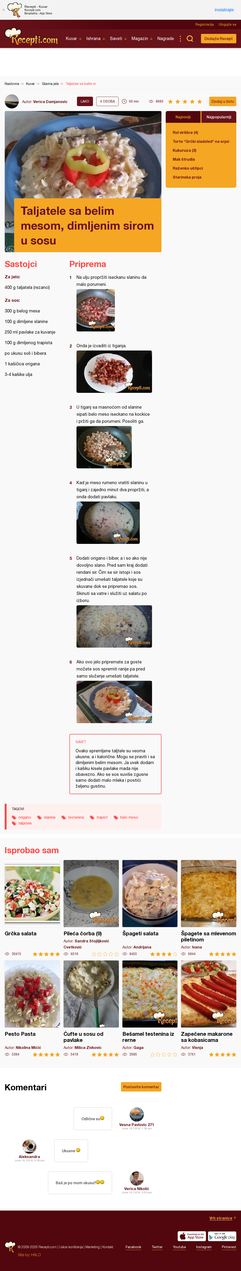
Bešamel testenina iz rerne (150, 1008)
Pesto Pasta (32, 1008)
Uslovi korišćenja (71, 1247)
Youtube (179, 1247)
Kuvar (71, 38)
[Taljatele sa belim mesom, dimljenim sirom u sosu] (113, 310)
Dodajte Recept (219, 38)
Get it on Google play (222, 1236)
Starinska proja (187, 177)
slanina (49, 817)
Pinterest (229, 1247)
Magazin (140, 38)
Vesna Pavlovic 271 (136, 1124)
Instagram (204, 1247)
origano (24, 817)
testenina (76, 817)
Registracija (205, 24)
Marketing (92, 1247)
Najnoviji (183, 117)
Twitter (157, 1247)
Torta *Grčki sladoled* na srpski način (201, 141)
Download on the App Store (192, 1236)
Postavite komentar (141, 1086)
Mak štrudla (184, 159)
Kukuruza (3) (184, 150)
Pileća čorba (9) (91, 908)
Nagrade (165, 38)
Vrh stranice (220, 1218)
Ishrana (93, 38)
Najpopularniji (219, 117)
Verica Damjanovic (50, 101)
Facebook (133, 1247)
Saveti (116, 38)
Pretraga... (189, 38)
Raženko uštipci (188, 168)
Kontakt (107, 1247)
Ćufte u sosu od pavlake (91, 1008)
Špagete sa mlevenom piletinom (208, 908)
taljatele (25, 823)
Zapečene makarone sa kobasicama (208, 1008)
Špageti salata (150, 908)
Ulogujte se (227, 24)
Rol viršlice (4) (185, 132)
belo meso (129, 817)
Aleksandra (29, 1156)
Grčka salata (32, 908)
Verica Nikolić (136, 1188)
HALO (36, 1255)
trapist (102, 817)
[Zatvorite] (3, 9)
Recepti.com (32, 37)
